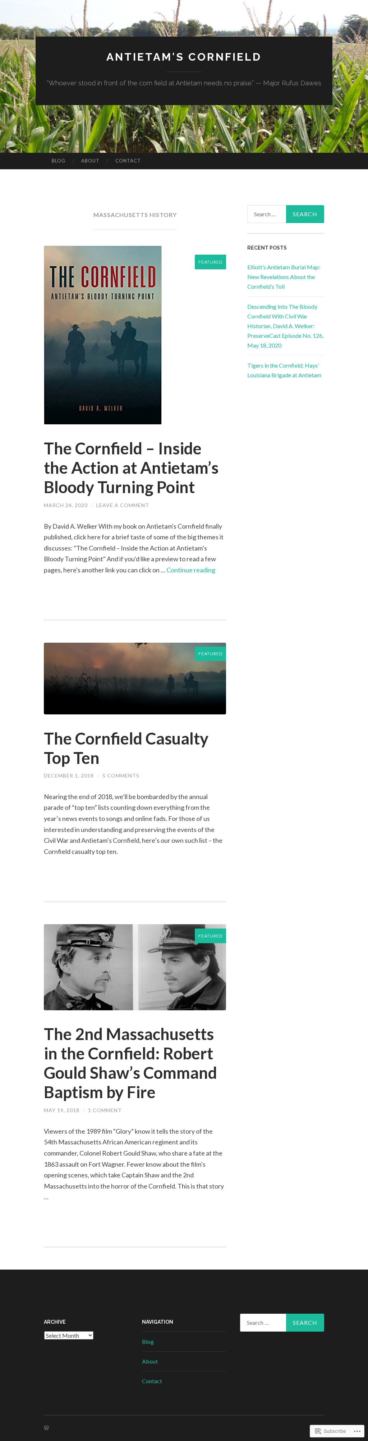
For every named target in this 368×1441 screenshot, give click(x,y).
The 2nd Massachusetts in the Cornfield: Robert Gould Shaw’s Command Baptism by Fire (130, 1063)
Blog (58, 161)
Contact (128, 161)
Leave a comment (122, 505)
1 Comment (105, 1110)
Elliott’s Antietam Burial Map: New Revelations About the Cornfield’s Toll (283, 277)
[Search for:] (286, 214)
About (90, 161)
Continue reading (190, 570)
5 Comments (120, 776)
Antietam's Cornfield (184, 57)
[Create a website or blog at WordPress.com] (46, 1428)
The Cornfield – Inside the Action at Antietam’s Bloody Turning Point (131, 468)
